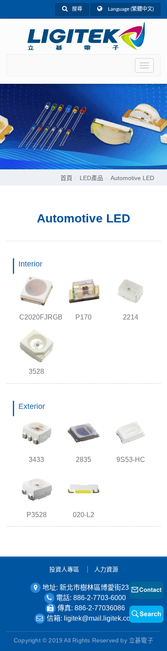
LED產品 (91, 178)
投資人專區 (64, 569)
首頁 (66, 178)
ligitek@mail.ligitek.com (100, 618)
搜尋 (77, 9)
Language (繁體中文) (130, 9)
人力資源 (106, 569)
